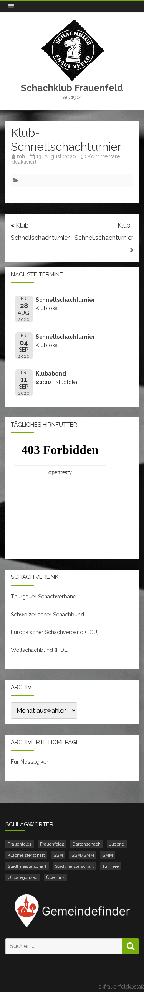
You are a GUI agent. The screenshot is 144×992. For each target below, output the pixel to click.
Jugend (116, 844)
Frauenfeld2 (52, 844)
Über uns (55, 877)
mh (21, 156)
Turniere (110, 866)
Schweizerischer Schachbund (47, 614)
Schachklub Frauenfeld (72, 88)
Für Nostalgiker (29, 762)
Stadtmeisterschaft (27, 866)
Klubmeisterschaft (26, 855)
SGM (58, 855)
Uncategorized (23, 877)
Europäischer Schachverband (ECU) (55, 632)
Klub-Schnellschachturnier (103, 231)
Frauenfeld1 (19, 844)
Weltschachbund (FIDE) (40, 650)
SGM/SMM (82, 855)
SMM (108, 855)
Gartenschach (87, 844)
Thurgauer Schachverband (43, 596)
